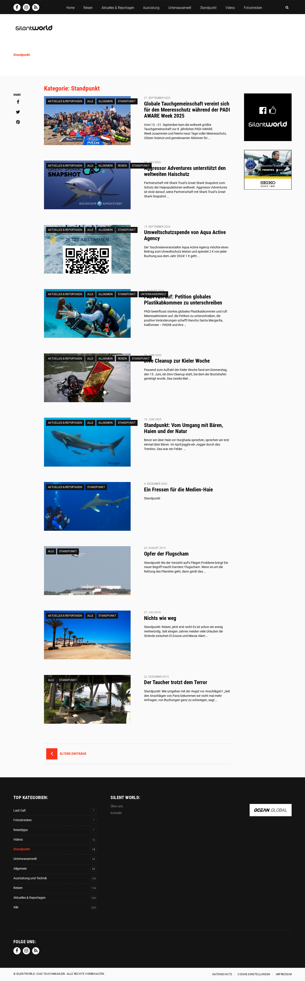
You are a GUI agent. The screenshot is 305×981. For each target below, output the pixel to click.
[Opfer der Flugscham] (87, 570)
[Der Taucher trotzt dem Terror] (87, 699)
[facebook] (17, 101)
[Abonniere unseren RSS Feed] (35, 7)
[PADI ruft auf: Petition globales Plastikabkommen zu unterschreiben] (87, 313)
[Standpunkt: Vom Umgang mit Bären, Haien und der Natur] (87, 442)
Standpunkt (127, 101)
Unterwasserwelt (153, 294)
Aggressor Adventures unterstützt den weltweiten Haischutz (185, 171)
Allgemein (105, 101)
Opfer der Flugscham (166, 554)
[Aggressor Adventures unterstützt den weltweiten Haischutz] (87, 185)
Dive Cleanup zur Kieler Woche (177, 361)
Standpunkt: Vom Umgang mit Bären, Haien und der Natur (183, 428)
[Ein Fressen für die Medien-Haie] (87, 506)
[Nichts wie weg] (87, 635)
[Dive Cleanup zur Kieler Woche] (87, 377)
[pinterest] (17, 122)
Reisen (122, 165)
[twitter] (17, 112)
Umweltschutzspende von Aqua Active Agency (185, 235)
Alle (90, 101)
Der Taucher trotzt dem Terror (175, 682)
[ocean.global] (271, 814)
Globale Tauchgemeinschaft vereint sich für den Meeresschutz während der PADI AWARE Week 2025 (187, 110)
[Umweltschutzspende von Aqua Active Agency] (87, 249)
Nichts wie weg (160, 618)
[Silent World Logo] (33, 30)
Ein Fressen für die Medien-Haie (178, 489)
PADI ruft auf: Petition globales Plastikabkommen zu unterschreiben (183, 300)
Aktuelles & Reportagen (65, 101)
